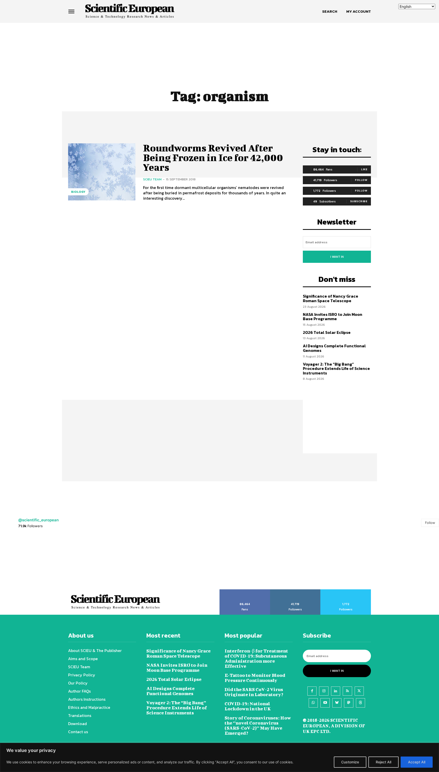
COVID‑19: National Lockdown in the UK (248, 706)
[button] (329, 11)
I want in (337, 256)
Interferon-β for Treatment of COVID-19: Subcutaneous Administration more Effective (256, 658)
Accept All (416, 762)
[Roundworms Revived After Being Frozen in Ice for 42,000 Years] (101, 171)
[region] (219, 757)
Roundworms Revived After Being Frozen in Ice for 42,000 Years (213, 157)
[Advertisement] (219, 42)
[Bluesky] (336, 702)
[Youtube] (325, 702)
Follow (361, 180)
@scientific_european (38, 520)
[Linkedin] (335, 691)
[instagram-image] (27, 562)
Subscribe (359, 201)
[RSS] (347, 691)
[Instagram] (323, 691)
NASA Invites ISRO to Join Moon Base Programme (332, 316)
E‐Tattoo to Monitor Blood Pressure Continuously (255, 678)
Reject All (383, 762)
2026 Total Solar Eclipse (327, 332)
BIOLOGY (78, 192)
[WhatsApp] (313, 702)
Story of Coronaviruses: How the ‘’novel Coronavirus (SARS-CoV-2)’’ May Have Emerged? (258, 725)
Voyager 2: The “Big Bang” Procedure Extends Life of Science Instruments (336, 368)
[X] (359, 691)
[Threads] (360, 702)
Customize (350, 762)
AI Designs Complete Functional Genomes (334, 348)
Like (364, 169)
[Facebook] (312, 691)
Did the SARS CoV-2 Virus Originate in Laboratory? (254, 692)
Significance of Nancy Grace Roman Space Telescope (330, 298)
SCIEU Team (152, 179)
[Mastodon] (348, 702)
